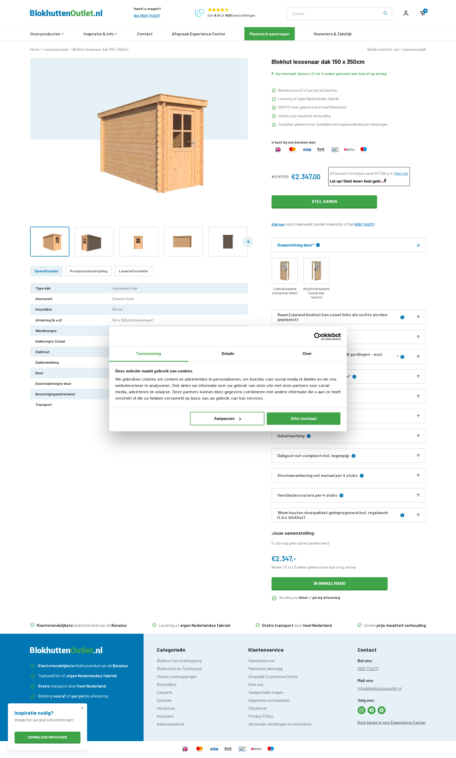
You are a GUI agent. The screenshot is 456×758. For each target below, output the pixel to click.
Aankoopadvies (170, 723)
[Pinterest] (382, 710)
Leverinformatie (133, 271)
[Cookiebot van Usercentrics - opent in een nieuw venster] (318, 336)
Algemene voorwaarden (269, 700)
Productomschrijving (88, 271)
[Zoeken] (385, 13)
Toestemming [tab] (148, 353)
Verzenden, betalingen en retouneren (280, 723)
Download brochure (47, 737)
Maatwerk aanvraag (265, 668)
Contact (145, 33)
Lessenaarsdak (56, 49)
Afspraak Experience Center (198, 33)
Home (34, 49)
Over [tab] (307, 353)
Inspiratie (165, 715)
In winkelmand (329, 583)
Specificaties (46, 271)
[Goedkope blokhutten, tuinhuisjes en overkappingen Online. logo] (66, 14)
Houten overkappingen (177, 676)
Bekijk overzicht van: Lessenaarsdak (396, 49)
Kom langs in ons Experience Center (392, 722)
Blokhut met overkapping (179, 660)
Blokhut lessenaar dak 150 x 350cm (101, 49)
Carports (164, 692)
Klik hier (278, 224)
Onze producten (45, 33)
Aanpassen (224, 418)
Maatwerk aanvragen (269, 33)
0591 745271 (364, 224)
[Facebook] (372, 710)
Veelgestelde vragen (265, 692)
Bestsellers (167, 684)
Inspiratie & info (99, 33)
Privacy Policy (260, 715)
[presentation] (248, 241)
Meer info (401, 173)
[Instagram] (361, 710)
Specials (164, 700)
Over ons (256, 684)
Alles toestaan (304, 418)
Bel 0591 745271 (147, 15)
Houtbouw (166, 707)
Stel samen (324, 201)
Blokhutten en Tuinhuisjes (179, 668)
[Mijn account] (406, 13)
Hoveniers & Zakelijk (333, 33)
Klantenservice (261, 660)
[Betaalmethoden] (278, 151)
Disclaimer (257, 707)
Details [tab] (228, 353)
